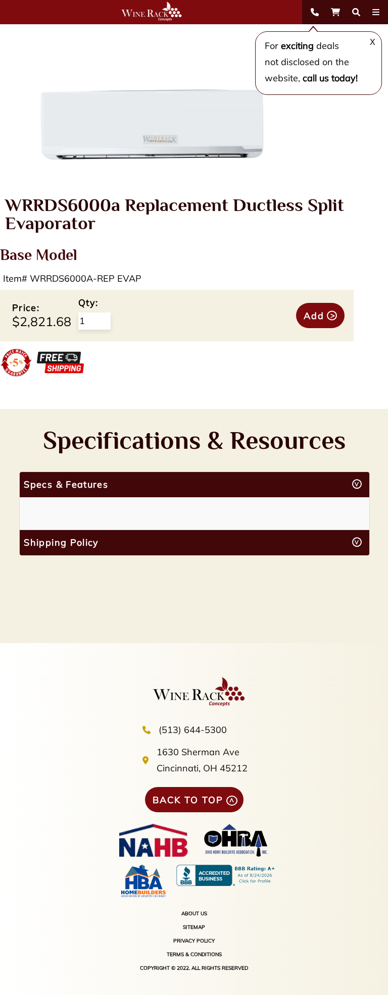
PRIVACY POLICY (194, 940)
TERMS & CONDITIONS (194, 954)
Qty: (88, 302)
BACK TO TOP (188, 800)
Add (314, 316)
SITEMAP (194, 927)
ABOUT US (194, 913)
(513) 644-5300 (193, 730)
